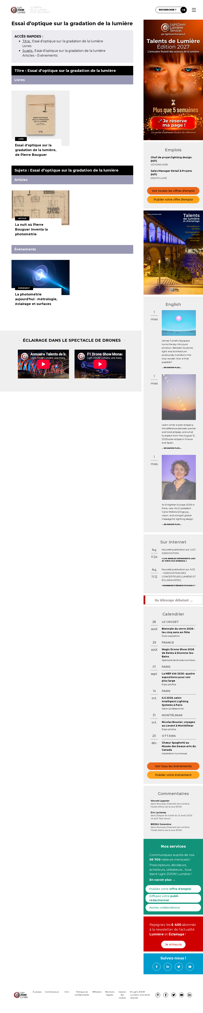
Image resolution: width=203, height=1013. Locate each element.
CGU (67, 992)
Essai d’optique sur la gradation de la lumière (62, 41)
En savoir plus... (173, 368)
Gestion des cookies (122, 995)
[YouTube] (190, 967)
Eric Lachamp (158, 812)
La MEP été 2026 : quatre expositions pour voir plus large (178, 677)
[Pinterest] (157, 995)
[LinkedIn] (168, 967)
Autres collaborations (164, 907)
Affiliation (97, 992)
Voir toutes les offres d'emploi (173, 191)
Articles (28, 55)
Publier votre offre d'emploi (173, 199)
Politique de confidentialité (82, 993)
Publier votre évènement (173, 775)
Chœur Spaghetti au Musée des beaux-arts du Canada (179, 746)
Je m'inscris (173, 944)
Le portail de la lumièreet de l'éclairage (40, 10)
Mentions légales (109, 993)
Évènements (47, 55)
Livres (26, 46)
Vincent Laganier (160, 801)
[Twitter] (179, 967)
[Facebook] (157, 967)
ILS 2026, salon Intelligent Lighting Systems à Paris (175, 701)
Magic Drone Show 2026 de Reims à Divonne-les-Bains (178, 653)
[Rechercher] (183, 10)
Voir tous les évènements (173, 766)
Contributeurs (52, 992)
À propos (37, 992)
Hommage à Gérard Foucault (178, 586)
